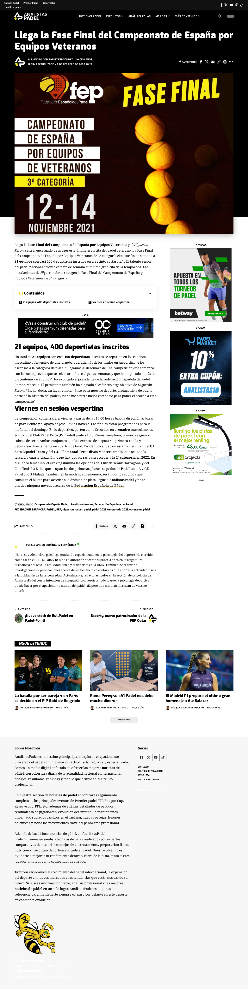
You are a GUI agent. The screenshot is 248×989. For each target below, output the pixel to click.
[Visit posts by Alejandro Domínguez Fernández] (20, 62)
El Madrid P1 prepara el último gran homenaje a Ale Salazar (198, 698)
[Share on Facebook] (200, 62)
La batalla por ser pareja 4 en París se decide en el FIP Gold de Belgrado (47, 698)
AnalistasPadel (121, 480)
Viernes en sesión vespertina (111, 302)
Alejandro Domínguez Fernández (50, 59)
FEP (58, 509)
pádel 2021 (99, 509)
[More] (230, 62)
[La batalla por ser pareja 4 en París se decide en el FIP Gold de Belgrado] (48, 670)
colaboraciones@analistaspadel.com (43, 976)
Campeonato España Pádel (51, 504)
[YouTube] (231, 5)
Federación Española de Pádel (114, 504)
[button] (220, 16)
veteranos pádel (139, 509)
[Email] (212, 62)
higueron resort (73, 509)
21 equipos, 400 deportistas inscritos (46, 302)
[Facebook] (221, 5)
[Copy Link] (218, 62)
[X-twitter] (148, 757)
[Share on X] (206, 62)
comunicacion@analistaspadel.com (42, 965)
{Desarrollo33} (146, 789)
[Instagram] (236, 5)
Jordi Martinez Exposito (39, 707)
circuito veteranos (81, 504)
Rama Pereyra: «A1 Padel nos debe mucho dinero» (121, 698)
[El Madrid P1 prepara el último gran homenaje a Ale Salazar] (199, 670)
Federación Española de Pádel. (99, 485)
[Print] (224, 62)
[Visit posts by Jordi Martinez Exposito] (17, 708)
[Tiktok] (241, 5)
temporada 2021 (117, 509)
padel (87, 509)
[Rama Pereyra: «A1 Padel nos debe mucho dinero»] (124, 670)
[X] (226, 5)
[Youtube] (155, 757)
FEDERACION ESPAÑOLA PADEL (35, 509)
